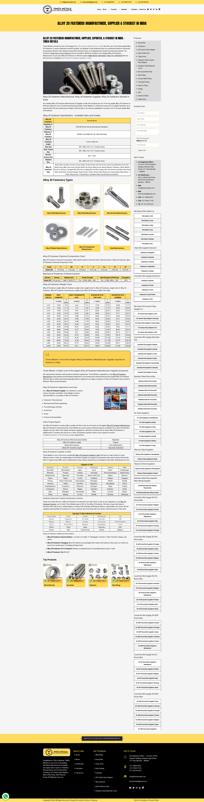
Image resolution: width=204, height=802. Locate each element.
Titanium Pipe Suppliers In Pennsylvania (147, 454)
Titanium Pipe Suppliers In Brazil (147, 459)
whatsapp (65, 435)
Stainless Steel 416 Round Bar (147, 390)
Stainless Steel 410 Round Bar (147, 381)
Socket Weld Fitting (145, 79)
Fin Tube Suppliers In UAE (147, 431)
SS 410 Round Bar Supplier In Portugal (147, 530)
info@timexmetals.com (69, 2)
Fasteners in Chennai (147, 262)
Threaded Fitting (143, 82)
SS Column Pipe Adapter (146, 50)
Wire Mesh (99, 755)
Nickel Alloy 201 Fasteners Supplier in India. (75, 58)
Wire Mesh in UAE (147, 216)
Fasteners (141, 46)
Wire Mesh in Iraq (147, 230)
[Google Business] (159, 9)
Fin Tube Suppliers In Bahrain (147, 441)
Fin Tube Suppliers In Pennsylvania (147, 418)
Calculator (134, 9)
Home (99, 9)
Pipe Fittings (100, 768)
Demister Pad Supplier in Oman (147, 354)
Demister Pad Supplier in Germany (147, 367)
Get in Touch (139, 157)
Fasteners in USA (147, 299)
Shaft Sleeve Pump (102, 786)
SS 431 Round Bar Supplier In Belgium (147, 673)
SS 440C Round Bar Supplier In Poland (147, 715)
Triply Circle (142, 57)
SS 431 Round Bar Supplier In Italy (147, 678)
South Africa (68, 524)
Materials (124, 9)
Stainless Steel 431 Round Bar (147, 399)
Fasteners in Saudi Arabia (147, 294)
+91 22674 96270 (135, 770)
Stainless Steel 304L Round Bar (147, 409)
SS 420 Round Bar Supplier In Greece (147, 553)
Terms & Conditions (141, 800)
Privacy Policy (154, 800)
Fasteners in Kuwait (147, 285)
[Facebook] (148, 9)
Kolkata (110, 467)
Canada (85, 522)
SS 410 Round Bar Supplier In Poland (147, 509)
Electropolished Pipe (145, 72)
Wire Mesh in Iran (147, 243)
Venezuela (101, 522)
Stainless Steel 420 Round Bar (147, 386)
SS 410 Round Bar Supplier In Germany (147, 526)
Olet (139, 92)
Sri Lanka (85, 519)
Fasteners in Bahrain (147, 280)
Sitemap (94, 800)
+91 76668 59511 (109, 2)
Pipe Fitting (142, 75)
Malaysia (85, 524)
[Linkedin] (156, 9)
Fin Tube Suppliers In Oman (147, 427)
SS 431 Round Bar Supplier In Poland (147, 669)
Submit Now (142, 150)
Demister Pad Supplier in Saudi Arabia (147, 363)
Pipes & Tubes (143, 85)
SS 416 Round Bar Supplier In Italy (147, 604)
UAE (120, 519)
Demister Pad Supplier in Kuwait (147, 349)
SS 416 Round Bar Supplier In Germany (147, 583)
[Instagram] (153, 9)
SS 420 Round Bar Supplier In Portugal (147, 544)
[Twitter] (150, 9)
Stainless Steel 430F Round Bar (147, 395)
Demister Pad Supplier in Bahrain (147, 344)
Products (114, 9)
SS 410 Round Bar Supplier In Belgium (147, 505)
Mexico (68, 522)
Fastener (99, 773)
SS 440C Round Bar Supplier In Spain (147, 724)
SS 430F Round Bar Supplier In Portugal (147, 627)
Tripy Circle (99, 764)
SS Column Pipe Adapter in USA (147, 314)
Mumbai (65, 467)
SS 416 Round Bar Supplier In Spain (147, 609)
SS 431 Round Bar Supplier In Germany (147, 683)
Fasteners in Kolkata (147, 271)
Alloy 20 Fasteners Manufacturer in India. (88, 46)
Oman (68, 516)
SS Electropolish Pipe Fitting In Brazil (147, 492)
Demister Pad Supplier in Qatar (147, 358)
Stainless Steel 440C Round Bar (147, 404)
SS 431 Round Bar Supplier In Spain (147, 687)
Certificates (80, 764)
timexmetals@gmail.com (90, 2)
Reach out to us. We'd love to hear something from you (102, 738)
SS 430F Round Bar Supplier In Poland (147, 641)
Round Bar (141, 43)
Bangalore (50, 467)
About (105, 9)
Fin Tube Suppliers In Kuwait (147, 436)
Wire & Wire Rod (143, 53)
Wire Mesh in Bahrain (147, 239)
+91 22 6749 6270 (143, 2)
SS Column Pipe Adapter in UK (147, 327)
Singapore (68, 519)
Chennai (80, 467)
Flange (140, 89)
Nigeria (51, 522)
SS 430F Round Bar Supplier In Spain (147, 632)
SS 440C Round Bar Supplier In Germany (147, 706)
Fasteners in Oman (147, 290)
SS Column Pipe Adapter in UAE (147, 332)
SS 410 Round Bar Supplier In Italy (147, 521)
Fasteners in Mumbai (147, 257)
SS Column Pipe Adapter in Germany (147, 318)
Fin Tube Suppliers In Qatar (147, 445)
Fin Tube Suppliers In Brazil (147, 422)
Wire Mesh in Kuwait (147, 234)
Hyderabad (94, 467)
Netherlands (101, 516)
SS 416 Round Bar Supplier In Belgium (147, 588)
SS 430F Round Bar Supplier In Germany (147, 636)
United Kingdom (120, 522)
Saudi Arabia (51, 516)
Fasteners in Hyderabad (147, 266)
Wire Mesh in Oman (147, 220)
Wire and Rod (100, 782)
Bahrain (51, 519)
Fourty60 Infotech (84, 800)
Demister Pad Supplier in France (147, 372)
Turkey (120, 524)
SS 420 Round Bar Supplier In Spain (147, 549)
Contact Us (142, 9)
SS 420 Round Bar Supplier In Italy (147, 569)
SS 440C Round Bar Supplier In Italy (147, 701)
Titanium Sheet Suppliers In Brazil (147, 473)
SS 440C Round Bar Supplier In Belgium (147, 720)
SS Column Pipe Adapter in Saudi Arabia (147, 323)
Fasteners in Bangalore (147, 252)
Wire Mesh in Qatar (147, 225)
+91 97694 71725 (126, 2)
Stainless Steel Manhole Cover (106, 791)
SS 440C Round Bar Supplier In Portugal (147, 710)
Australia (102, 519)
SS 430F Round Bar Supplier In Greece (147, 623)
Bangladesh (102, 524)
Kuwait (85, 516)
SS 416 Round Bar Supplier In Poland (147, 599)
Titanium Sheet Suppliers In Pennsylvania (147, 468)
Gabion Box (142, 99)
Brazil (51, 524)
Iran (120, 516)
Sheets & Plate (143, 96)
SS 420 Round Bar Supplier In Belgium (147, 558)
